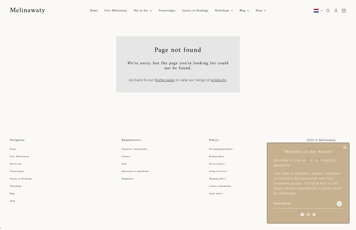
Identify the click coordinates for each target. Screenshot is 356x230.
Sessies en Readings (21, 179)
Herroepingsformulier (221, 149)
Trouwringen (17, 171)
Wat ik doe (16, 164)
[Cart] (344, 10)
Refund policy (217, 157)
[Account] (336, 10)
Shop (12, 201)
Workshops (16, 186)
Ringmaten (128, 179)
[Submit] (339, 203)
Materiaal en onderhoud (135, 171)
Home (13, 149)
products (218, 80)
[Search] (328, 10)
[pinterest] (314, 214)
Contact (126, 157)
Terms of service (218, 171)
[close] (345, 147)
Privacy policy (217, 164)
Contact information (220, 186)
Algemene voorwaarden (135, 149)
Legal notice (216, 194)
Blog (12, 194)
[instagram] (308, 214)
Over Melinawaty (19, 157)
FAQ (124, 164)
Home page (164, 80)
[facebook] (302, 214)
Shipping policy (217, 179)
